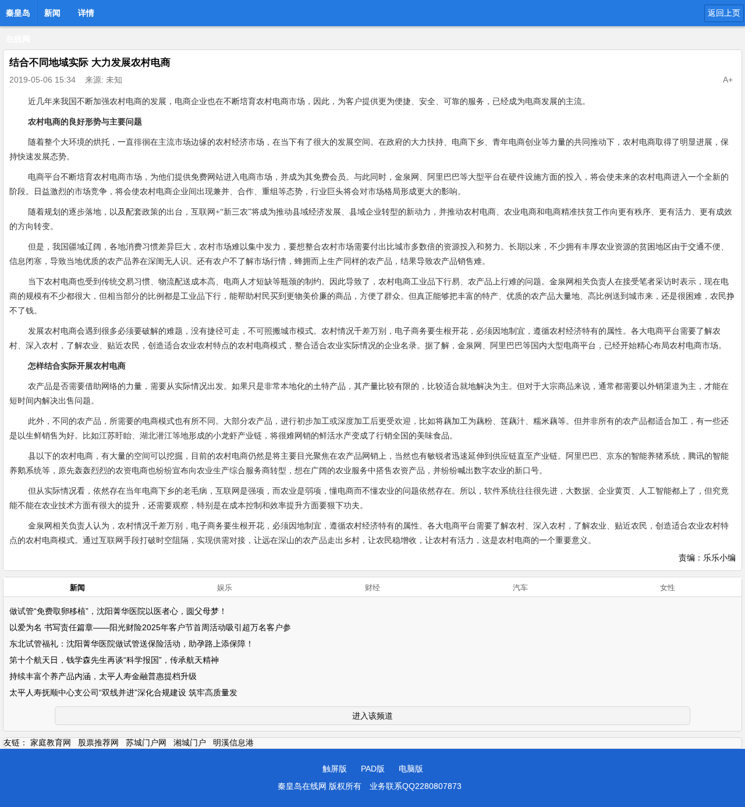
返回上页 (724, 12)
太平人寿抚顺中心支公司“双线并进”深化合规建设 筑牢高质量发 (123, 692)
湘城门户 (189, 742)
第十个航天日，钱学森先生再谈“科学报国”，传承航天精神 (114, 660)
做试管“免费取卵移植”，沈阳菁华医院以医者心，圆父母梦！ (118, 611)
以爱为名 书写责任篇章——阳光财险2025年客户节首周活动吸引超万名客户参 (150, 627)
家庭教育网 (50, 742)
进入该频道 (372, 715)
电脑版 (411, 768)
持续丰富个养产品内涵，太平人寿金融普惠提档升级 (103, 676)
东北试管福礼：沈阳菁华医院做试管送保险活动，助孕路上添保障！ (131, 643)
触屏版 (334, 768)
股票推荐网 (98, 742)
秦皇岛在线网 (18, 16)
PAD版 (373, 768)
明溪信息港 (233, 742)
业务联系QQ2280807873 (416, 786)
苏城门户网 (146, 742)
